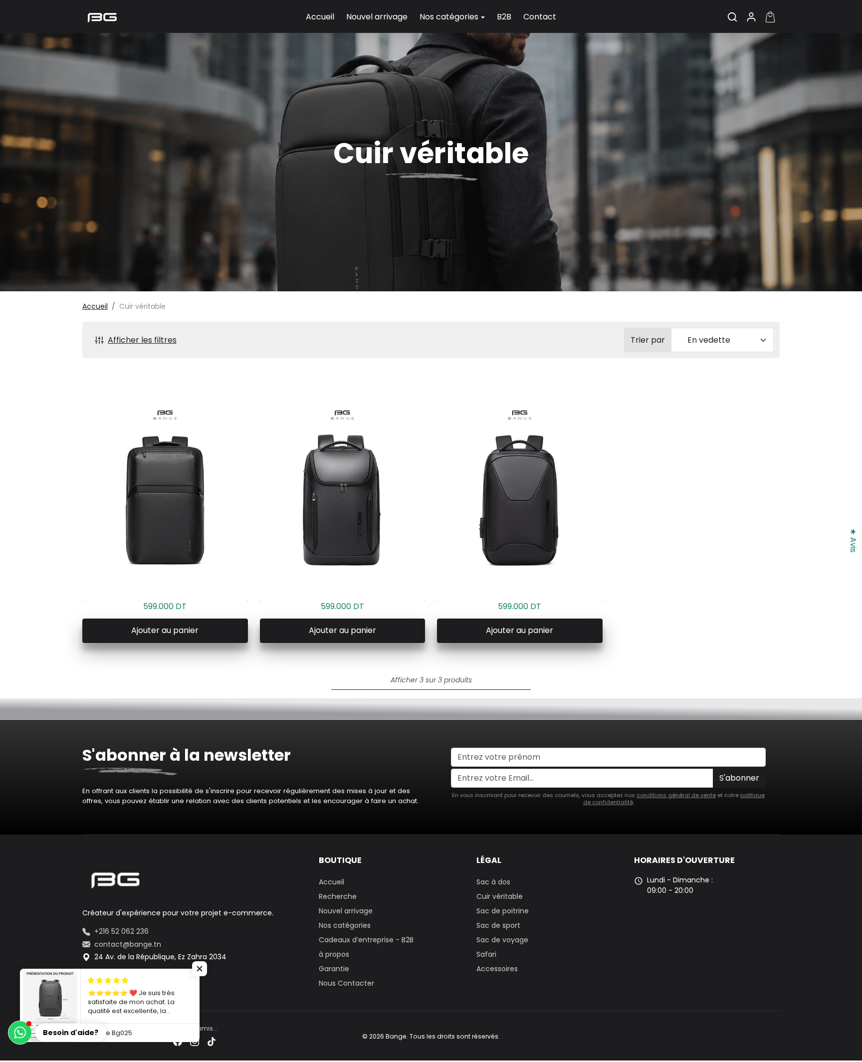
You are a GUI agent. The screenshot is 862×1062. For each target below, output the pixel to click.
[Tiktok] (211, 1041)
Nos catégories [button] (449, 16)
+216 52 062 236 (121, 931)
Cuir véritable (499, 896)
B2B (504, 16)
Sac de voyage (502, 940)
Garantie (334, 969)
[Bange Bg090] (165, 487)
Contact (539, 16)
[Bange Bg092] (520, 487)
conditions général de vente (676, 795)
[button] (732, 16)
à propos (334, 954)
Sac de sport (498, 925)
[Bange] (102, 16)
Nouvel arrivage (377, 16)
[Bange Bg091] (343, 487)
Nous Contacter (346, 983)
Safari (486, 954)
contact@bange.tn (127, 944)
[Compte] (751, 16)
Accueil (320, 16)
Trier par (648, 340)
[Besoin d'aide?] (20, 1033)
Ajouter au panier (165, 630)
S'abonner (739, 778)
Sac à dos (493, 882)
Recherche (338, 896)
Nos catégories (345, 925)
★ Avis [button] (853, 540)
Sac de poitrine (502, 911)
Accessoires (497, 969)
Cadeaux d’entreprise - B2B (366, 940)
